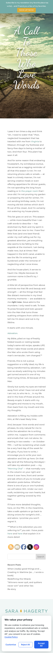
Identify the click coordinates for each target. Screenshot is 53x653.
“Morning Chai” (15, 468)
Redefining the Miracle (19, 579)
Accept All (41, 644)
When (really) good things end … (24, 569)
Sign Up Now (26, 10)
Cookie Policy (11, 637)
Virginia (35, 141)
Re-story (11, 589)
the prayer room (29, 191)
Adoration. (12, 333)
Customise (11, 644)
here (9, 533)
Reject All (25, 644)
